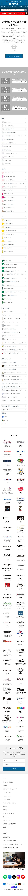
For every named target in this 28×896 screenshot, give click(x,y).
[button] (1, 3)
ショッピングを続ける (14, 56)
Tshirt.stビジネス (11, 889)
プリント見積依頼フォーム (9, 840)
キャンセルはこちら (8, 782)
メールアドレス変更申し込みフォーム (12, 844)
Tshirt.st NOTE (6, 796)
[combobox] (14, 10)
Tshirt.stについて (7, 792)
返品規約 (5, 810)
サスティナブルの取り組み (9, 803)
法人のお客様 (6, 837)
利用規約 (5, 806)
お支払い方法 (6, 785)
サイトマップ (6, 820)
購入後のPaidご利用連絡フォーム (11, 847)
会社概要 (5, 827)
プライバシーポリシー (8, 813)
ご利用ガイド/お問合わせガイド (11, 789)
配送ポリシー (6, 817)
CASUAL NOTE (6, 799)
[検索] (25, 10)
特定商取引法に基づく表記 (9, 823)
